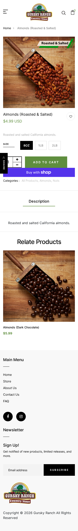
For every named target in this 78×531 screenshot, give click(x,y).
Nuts (56, 180)
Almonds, (46, 180)
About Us (10, 388)
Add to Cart (46, 162)
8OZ (27, 145)
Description (39, 201)
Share (3, 165)
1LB (40, 145)
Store (7, 381)
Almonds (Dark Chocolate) (21, 327)
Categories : (11, 180)
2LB (54, 145)
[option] (39, 296)
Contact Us (11, 394)
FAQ (6, 401)
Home (7, 28)
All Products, (31, 180)
